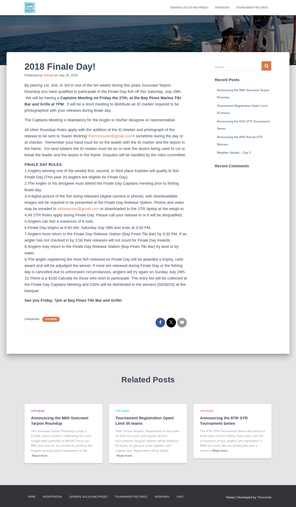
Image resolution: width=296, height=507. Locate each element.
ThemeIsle (264, 497)
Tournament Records (252, 7)
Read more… (41, 455)
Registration (52, 496)
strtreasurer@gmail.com (111, 136)
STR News (51, 319)
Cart (180, 496)
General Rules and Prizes (189, 7)
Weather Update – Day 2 (234, 152)
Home (32, 496)
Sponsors (222, 7)
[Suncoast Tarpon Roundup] (30, 7)
